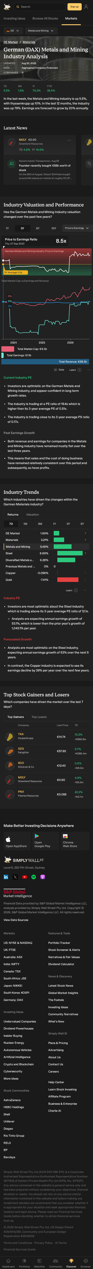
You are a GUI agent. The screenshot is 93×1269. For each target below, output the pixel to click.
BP (5, 1150)
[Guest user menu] (86, 7)
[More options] (69, 140)
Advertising (56, 1050)
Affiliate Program (59, 1096)
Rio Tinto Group (14, 1135)
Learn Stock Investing (62, 1089)
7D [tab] (11, 524)
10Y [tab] (53, 228)
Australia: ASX (13, 957)
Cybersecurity (13, 1071)
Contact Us (55, 1064)
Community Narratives (63, 1014)
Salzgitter (23, 752)
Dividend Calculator (61, 964)
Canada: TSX (12, 971)
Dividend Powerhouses (18, 1028)
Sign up (74, 6)
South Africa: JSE (15, 978)
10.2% (80, 737)
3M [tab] (40, 524)
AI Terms (61, 1243)
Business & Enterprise (62, 1103)
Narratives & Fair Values (64, 957)
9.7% (80, 751)
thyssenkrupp (25, 738)
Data (61, 369)
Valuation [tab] (32, 514)
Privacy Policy (43, 1243)
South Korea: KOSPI (16, 992)
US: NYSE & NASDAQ (18, 942)
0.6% (79, 766)
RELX (7, 1143)
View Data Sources (16, 920)
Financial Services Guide (20, 1249)
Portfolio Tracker (59, 942)
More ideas (11, 1078)
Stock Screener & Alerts (64, 950)
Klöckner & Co (26, 766)
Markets (71, 18)
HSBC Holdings (14, 1107)
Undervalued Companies (20, 1021)
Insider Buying (13, 1035)
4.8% (79, 780)
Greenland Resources (30, 781)
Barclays (9, 1157)
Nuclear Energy (14, 1042)
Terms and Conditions (18, 1243)
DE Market (11, 42)
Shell (7, 1114)
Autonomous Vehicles (17, 1050)
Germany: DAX (13, 1000)
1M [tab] (25, 524)
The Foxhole (56, 1000)
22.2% (79, 794)
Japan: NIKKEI (13, 985)
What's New (56, 1021)
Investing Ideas (14, 18)
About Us (54, 1057)
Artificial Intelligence (17, 1057)
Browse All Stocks (45, 18)
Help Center (56, 1082)
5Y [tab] (38, 228)
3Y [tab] (22, 228)
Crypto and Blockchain (19, 1064)
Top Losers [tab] (39, 717)
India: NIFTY (11, 964)
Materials (29, 42)
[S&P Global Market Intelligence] (18, 893)
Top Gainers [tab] (15, 717)
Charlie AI (54, 1110)
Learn (73, 369)
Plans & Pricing (58, 1043)
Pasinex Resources (28, 795)
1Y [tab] (7, 228)
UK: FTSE (10, 950)
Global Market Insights (63, 993)
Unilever (9, 1121)
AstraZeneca (12, 1100)
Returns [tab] (13, 514)
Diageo (8, 1128)
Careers (53, 1071)
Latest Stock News (60, 985)
